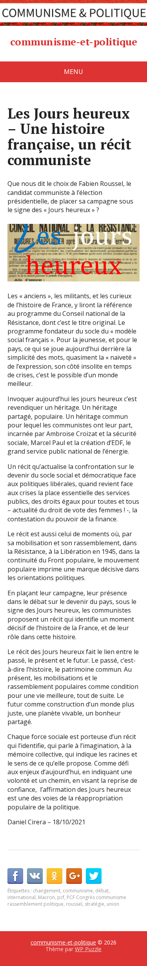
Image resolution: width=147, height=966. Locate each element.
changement (46, 890)
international (21, 897)
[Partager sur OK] (54, 876)
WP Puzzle (88, 949)
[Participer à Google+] (74, 876)
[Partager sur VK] (35, 876)
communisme (78, 890)
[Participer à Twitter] (94, 876)
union (113, 904)
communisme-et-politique (73, 42)
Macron (46, 897)
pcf (60, 897)
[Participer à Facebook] (15, 876)
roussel (74, 904)
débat (102, 890)
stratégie (94, 904)
